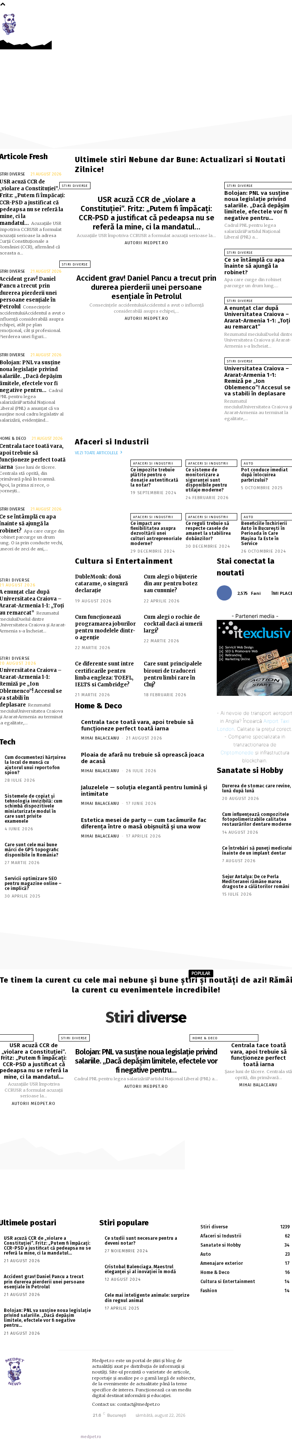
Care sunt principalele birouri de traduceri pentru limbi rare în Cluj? (173, 674)
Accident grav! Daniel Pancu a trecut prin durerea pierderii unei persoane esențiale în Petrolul (146, 287)
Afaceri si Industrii (153, 463)
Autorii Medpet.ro (146, 242)
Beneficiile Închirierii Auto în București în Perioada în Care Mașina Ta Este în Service (264, 533)
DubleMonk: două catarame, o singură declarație (101, 584)
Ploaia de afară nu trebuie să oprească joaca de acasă (142, 758)
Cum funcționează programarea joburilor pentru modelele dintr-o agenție (105, 627)
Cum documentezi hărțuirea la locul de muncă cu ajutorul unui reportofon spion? (35, 765)
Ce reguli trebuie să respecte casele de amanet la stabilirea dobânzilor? (208, 531)
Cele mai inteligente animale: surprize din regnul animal (147, 1298)
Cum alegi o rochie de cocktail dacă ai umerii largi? (173, 624)
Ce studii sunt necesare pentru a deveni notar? (141, 1241)
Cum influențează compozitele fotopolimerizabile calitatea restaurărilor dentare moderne (256, 819)
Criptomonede (237, 752)
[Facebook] (271, 20)
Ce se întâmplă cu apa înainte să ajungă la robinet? (254, 266)
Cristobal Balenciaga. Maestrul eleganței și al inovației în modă (140, 1269)
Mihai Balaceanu (100, 738)
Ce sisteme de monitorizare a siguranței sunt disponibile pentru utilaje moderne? (206, 480)
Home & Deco (204, 1038)
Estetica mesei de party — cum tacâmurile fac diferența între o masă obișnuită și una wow (143, 823)
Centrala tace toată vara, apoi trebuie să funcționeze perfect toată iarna (137, 725)
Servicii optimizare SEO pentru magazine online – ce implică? (33, 883)
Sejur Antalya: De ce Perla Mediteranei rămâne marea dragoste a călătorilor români (255, 881)
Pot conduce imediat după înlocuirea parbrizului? (264, 474)
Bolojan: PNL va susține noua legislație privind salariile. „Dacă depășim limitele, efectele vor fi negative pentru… (256, 205)
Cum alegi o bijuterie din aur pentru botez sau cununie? (170, 584)
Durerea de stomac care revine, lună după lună (256, 788)
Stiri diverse (75, 186)
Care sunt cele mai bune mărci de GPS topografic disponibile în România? (32, 849)
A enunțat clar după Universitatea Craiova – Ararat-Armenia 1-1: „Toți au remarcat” (257, 317)
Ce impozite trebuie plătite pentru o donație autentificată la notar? (154, 477)
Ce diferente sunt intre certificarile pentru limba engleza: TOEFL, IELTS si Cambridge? (104, 674)
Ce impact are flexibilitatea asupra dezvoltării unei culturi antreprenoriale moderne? (156, 533)
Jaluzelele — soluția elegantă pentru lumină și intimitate (144, 790)
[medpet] (11, 24)
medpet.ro (91, 1436)
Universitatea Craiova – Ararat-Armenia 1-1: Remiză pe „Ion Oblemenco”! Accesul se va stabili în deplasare (257, 381)
